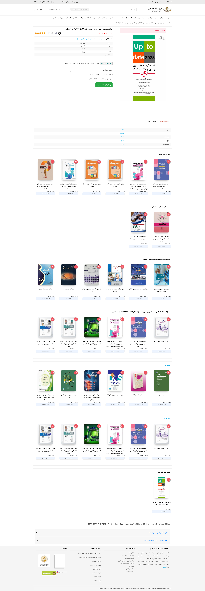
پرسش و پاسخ (151, 121)
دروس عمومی (96, 18)
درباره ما (131, 566)
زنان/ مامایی (166, 419)
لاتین (54, 18)
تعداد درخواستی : (107, 70)
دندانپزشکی (88, 18)
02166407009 (93, 565)
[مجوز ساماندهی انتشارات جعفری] (44, 560)
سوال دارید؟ (75, 2)
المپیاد (144, 18)
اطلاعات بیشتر (164, 121)
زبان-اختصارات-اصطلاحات (125, 18)
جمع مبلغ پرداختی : (107, 79)
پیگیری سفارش (65, 2)
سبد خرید (55, 2)
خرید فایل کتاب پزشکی (127, 556)
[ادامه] (165, 567)
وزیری (122, 141)
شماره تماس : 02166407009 (41, 2)
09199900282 (97, 581)
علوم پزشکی (61, 18)
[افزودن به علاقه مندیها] (59, 33)
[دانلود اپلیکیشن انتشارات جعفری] (49, 573)
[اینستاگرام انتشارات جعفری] (61, 572)
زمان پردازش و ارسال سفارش (126, 561)
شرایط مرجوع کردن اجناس (126, 564)
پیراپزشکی (150, 18)
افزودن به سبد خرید (103, 85)
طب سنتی (68, 18)
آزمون (116, 18)
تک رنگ (121, 130)
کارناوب (101, 588)
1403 (122, 137)
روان (82, 18)
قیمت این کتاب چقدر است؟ (158, 533)
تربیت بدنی (137, 18)
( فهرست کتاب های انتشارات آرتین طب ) (89, 39)
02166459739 (96, 577)
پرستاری (167, 365)
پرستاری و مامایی (159, 18)
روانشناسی (76, 18)
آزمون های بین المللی (107, 18)
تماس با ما (131, 553)
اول (123, 144)
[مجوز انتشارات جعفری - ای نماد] (59, 560)
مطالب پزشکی (130, 569)
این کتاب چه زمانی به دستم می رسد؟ (155, 540)
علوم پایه (167, 18)
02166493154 (97, 569)
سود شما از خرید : (107, 75)
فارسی (122, 133)
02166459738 (96, 573)
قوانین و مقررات (129, 558)
